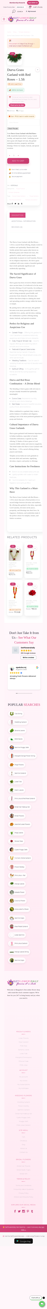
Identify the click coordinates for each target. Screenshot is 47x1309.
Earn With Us (33, 3)
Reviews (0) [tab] (17, 227)
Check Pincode (13, 128)
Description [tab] (18, 215)
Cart (23, 1137)
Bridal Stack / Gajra (23, 1170)
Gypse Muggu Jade (23, 1117)
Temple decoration (31, 200)
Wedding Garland (23, 1102)
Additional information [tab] (24, 221)
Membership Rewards (17, 3)
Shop (15, 32)
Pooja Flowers (20, 188)
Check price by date (17, 105)
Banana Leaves (23, 1050)
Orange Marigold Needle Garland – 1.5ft (13, 604)
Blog (23, 1144)
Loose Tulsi (23, 1053)
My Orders (23, 1081)
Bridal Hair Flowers (23, 1166)
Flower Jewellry (23, 1106)
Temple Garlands (24, 32)
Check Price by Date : (9, 7)
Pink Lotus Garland (23, 1125)
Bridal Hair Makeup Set (23, 1114)
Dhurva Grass (23, 1061)
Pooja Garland (34, 196)
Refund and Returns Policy (23, 1197)
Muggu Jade (23, 1121)
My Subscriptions (23, 1084)
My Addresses (23, 1088)
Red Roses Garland (15, 200)
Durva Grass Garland (18, 196)
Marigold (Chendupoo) (24, 1057)
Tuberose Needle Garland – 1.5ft (13, 565)
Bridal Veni (23, 1174)
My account (23, 1077)
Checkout (23, 1141)
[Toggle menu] (4, 19)
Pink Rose (23, 1046)
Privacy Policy (23, 1193)
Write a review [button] (28, 657)
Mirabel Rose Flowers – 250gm (31, 602)
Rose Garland (23, 1042)
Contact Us (23, 1152)
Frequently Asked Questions (23, 1189)
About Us (23, 1148)
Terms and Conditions (23, 1185)
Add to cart (18, 161)
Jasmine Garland (23, 1110)
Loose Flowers (23, 1038)
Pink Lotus (23, 1065)
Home (9, 32)
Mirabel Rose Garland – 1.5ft (31, 564)
